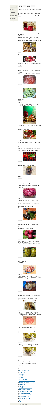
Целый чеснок (28, 6)
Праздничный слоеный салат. (22, 373)
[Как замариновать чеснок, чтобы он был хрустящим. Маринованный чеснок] (29, 115)
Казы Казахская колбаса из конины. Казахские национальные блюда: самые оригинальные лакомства (13, 18)
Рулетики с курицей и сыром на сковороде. (23, 384)
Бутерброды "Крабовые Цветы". (22, 386)
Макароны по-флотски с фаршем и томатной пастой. (24, 370)
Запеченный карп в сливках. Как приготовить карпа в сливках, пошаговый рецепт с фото (13, 9)
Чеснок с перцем (33, 6)
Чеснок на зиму (20, 6)
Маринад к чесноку (25, 6)
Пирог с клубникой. (21, 387)
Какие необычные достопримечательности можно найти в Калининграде (26, 378)
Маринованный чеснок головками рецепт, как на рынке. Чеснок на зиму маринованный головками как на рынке (28, 163)
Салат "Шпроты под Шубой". (21, 374)
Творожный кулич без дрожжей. (22, 372)
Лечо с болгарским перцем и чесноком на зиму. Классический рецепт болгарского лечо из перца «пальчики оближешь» (28, 68)
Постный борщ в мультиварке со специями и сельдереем (24, 398)
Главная (23, 2)
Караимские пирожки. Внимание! (13, 15)
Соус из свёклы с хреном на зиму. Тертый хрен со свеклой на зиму (27, 54)
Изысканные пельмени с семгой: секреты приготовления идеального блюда (13, 7)
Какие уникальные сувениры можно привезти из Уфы (24, 376)
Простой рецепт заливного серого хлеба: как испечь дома (24, 389)
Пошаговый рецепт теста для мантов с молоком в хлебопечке (25, 380)
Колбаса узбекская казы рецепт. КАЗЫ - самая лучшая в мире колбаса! (13, 14)
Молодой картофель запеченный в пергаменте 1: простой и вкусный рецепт (26, 382)
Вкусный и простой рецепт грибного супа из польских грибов (25, 394)
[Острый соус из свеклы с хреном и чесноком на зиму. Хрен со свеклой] (29, 47)
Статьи (27, 2)
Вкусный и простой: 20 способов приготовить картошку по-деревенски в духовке (13, 12)
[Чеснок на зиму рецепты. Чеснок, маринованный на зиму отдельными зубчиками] (29, 269)
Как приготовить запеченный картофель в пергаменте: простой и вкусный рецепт (27, 381)
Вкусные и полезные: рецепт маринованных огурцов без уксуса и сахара (26, 391)
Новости (25, 2)
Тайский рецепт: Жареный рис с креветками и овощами (24, 393)
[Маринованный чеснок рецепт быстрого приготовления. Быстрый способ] (29, 286)
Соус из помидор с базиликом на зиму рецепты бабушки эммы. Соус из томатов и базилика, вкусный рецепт (28, 129)
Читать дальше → (20, 35)
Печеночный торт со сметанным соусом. (23, 379)
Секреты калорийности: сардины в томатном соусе (24, 385)
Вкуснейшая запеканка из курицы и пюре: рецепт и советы (25, 401)
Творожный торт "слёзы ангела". (22, 375)
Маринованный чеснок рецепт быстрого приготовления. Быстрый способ (28, 276)
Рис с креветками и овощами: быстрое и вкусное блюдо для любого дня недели (27, 392)
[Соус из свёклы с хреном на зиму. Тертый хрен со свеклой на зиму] (29, 59)
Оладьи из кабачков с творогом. (22, 377)
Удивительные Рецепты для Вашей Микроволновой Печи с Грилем (25, 388)
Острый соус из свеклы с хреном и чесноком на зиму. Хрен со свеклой (28, 37)
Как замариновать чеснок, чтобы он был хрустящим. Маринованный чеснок (29, 104)
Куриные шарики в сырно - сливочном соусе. (23, 371)
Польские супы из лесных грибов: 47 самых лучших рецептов (25, 395)
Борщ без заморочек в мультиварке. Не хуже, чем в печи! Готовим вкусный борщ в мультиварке (28, 397)
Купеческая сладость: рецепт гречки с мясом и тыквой (24, 396)
